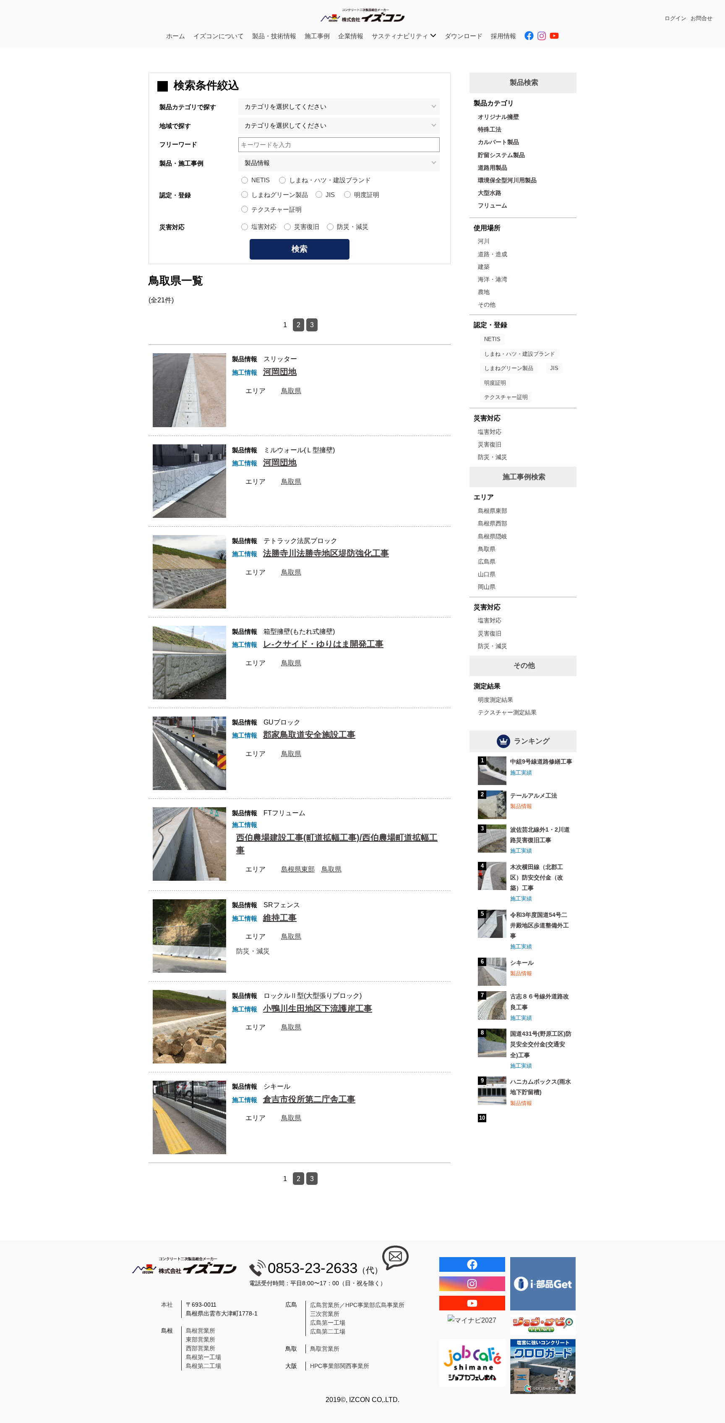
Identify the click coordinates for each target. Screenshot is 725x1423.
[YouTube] (472, 1303)
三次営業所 (324, 1313)
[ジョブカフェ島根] (472, 1362)
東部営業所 (200, 1339)
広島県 (487, 561)
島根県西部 (492, 523)
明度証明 (366, 194)
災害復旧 (306, 226)
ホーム (175, 35)
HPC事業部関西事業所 (339, 1366)
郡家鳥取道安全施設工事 (309, 734)
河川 (484, 241)
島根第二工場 (203, 1366)
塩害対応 (263, 226)
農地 (484, 292)
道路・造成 (492, 254)
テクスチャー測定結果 (507, 712)
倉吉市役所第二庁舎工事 (309, 1099)
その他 (487, 304)
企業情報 (350, 35)
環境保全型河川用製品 (507, 180)
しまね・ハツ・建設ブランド (330, 180)
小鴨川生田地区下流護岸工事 (317, 1008)
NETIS (260, 180)
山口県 (487, 574)
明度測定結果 (495, 699)
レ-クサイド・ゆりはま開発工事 (323, 643)
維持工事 (280, 917)
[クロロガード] (543, 1366)
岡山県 (487, 586)
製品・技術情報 (274, 35)
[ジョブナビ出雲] (543, 1325)
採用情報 (503, 35)
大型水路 (489, 192)
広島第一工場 (327, 1322)
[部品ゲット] (543, 1283)
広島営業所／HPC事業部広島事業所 (357, 1305)
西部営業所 (200, 1348)
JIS (330, 194)
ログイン (675, 18)
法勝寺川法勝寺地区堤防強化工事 (326, 553)
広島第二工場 (327, 1331)
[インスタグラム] (472, 1283)
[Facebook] (472, 1264)
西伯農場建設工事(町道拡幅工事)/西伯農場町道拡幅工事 (337, 844)
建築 (484, 266)
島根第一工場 (203, 1357)
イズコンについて (218, 35)
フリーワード (178, 144)
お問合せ (701, 18)
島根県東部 (298, 869)
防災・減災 (352, 226)
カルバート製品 (498, 142)
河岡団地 (280, 371)
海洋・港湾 (492, 279)
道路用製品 (492, 167)
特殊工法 (489, 129)
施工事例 (317, 35)
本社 (167, 1304)
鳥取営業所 (324, 1348)
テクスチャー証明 (276, 209)
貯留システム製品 (501, 155)
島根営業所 (200, 1330)
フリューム (492, 205)
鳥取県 (291, 390)
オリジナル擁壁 (498, 116)
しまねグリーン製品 (279, 194)
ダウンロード (463, 35)
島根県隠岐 (492, 536)
